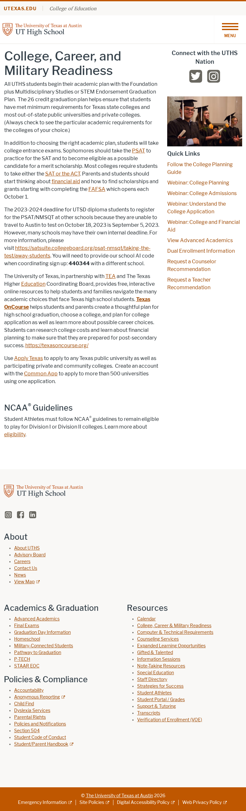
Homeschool (27, 639)
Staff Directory (152, 679)
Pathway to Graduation (37, 652)
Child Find (24, 704)
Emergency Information (42, 802)
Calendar (146, 619)
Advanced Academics (37, 619)
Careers (22, 561)
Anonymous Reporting (37, 697)
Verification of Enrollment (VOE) (169, 720)
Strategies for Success (160, 686)
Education (33, 284)
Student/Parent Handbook (41, 744)
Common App (41, 374)
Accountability (29, 690)
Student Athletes (154, 693)
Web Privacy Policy (202, 802)
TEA (110, 276)
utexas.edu (20, 9)
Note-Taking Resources (161, 666)
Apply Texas (28, 358)
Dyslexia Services (32, 710)
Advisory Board (29, 555)
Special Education (155, 673)
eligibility (14, 434)
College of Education (72, 8)
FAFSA (96, 189)
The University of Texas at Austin (119, 796)
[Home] (42, 29)
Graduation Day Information (42, 632)
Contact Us (25, 568)
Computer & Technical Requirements (175, 632)
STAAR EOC (26, 666)
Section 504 (27, 730)
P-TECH (22, 659)
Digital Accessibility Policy (143, 802)
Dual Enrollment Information (201, 251)
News (20, 575)
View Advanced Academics (200, 240)
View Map (24, 582)
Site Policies (91, 802)
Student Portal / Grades (161, 699)
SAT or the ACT (62, 174)
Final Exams (26, 625)
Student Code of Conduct (40, 737)
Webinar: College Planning (198, 183)
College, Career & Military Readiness (174, 625)
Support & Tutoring (156, 706)
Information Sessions (158, 659)
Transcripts (148, 713)
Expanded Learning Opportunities (171, 646)
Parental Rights (30, 717)
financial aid (66, 181)
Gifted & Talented (155, 652)
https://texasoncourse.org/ (56, 345)
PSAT (138, 151)
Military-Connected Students (43, 646)
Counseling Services (158, 639)
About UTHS (27, 548)
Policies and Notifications (40, 724)
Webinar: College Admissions (202, 193)
